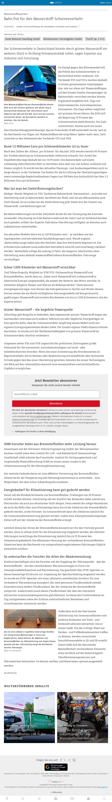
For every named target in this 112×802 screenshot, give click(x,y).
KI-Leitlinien (35, 774)
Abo (28, 774)
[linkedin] (56, 798)
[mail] (72, 799)
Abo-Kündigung (55, 774)
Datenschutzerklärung (22, 419)
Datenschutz (102, 774)
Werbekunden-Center (84, 774)
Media (95, 774)
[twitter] (23, 799)
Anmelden (105, 3)
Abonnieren (56, 403)
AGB (42, 774)
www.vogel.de (102, 787)
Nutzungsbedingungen (40, 416)
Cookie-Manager (20, 774)
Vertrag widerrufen (68, 774)
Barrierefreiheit (48, 776)
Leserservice (8, 774)
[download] (88, 798)
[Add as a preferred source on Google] (56, 767)
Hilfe (47, 774)
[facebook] (7, 799)
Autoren (66, 776)
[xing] (40, 798)
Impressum (59, 776)
